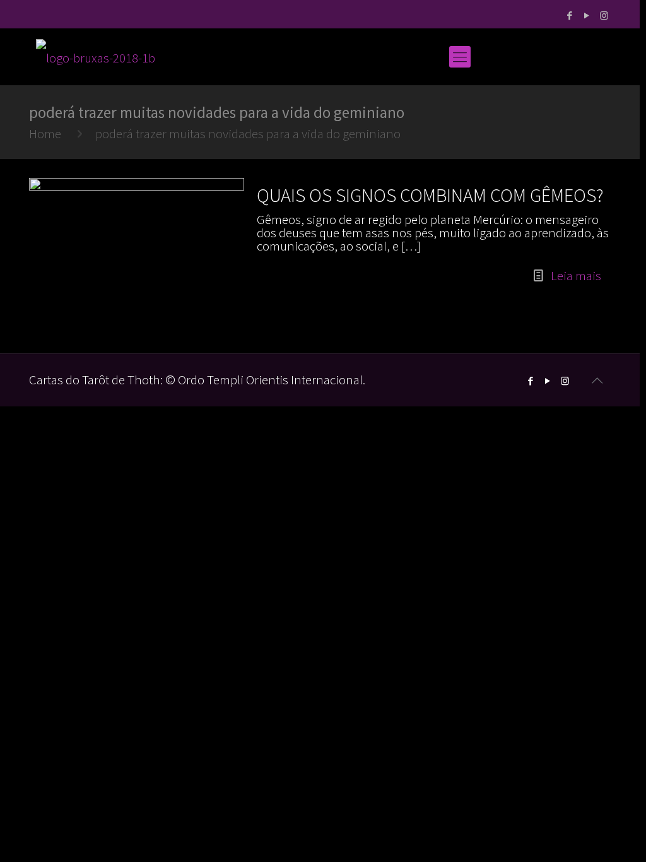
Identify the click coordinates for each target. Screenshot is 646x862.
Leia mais (576, 275)
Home (45, 133)
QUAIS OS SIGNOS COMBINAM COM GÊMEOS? (430, 195)
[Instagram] (604, 15)
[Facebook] (570, 15)
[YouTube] (587, 15)
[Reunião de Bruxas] (95, 56)
